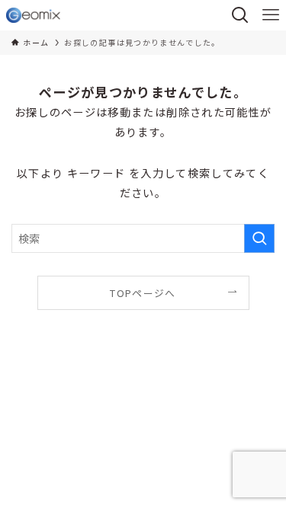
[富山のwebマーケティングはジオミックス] (33, 15)
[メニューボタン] (270, 15)
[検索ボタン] (240, 15)
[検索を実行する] (259, 239)
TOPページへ (142, 293)
